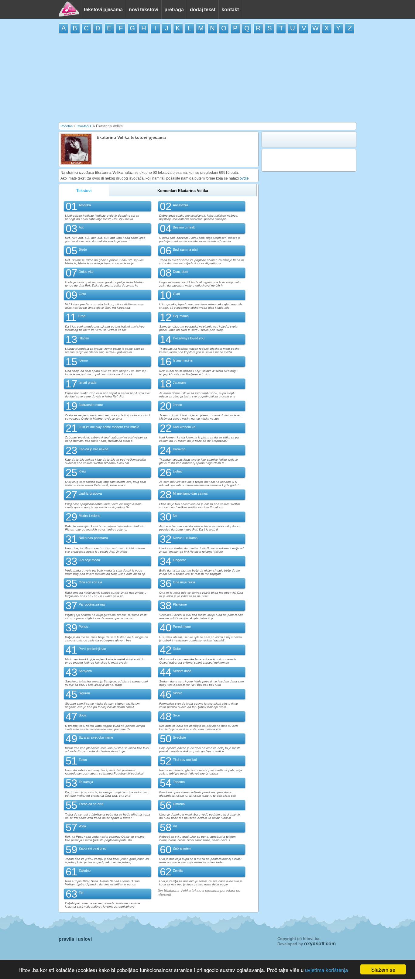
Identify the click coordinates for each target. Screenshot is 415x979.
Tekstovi (84, 190)
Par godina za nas (92, 604)
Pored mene (182, 626)
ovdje (244, 178)
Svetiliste (179, 737)
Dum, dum (180, 271)
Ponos (83, 626)
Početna (66, 126)
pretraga (174, 9)
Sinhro (177, 693)
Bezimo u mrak (184, 227)
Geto (82, 294)
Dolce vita (86, 271)
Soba (82, 715)
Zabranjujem (182, 848)
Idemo (83, 360)
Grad (81, 316)
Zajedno (85, 870)
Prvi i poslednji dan (92, 649)
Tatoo (83, 759)
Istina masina (182, 360)
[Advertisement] (207, 78)
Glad (176, 294)
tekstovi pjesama (103, 9)
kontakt (230, 9)
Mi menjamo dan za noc (190, 493)
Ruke (177, 649)
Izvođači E (84, 126)
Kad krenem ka (184, 427)
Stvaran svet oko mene (96, 737)
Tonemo (179, 782)
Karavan (179, 449)
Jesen (177, 405)
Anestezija (180, 205)
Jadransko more (91, 405)
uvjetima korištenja (326, 970)
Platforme (180, 604)
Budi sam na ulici (185, 249)
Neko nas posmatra (93, 538)
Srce (176, 715)
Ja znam (179, 382)
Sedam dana (182, 671)
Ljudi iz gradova (90, 493)
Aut (81, 227)
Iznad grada (87, 382)
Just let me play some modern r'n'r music (109, 427)
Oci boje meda (89, 560)
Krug (82, 471)
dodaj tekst (202, 9)
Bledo (83, 249)
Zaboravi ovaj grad (92, 848)
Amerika (85, 205)
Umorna (179, 804)
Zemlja (178, 870)
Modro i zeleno (89, 515)
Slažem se (383, 969)
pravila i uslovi (75, 939)
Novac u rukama (185, 538)
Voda (82, 826)
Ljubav (178, 471)
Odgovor (179, 560)
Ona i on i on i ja (90, 582)
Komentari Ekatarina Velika (182, 190)
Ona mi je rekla (184, 582)
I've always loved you (188, 338)
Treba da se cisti (91, 804)
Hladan (84, 338)
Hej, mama (181, 316)
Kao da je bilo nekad (93, 449)
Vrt (175, 826)
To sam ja (86, 782)
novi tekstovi (143, 9)
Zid (81, 893)
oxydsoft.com (320, 943)
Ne (175, 515)
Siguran (84, 693)
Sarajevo (85, 671)
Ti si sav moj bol (185, 759)
